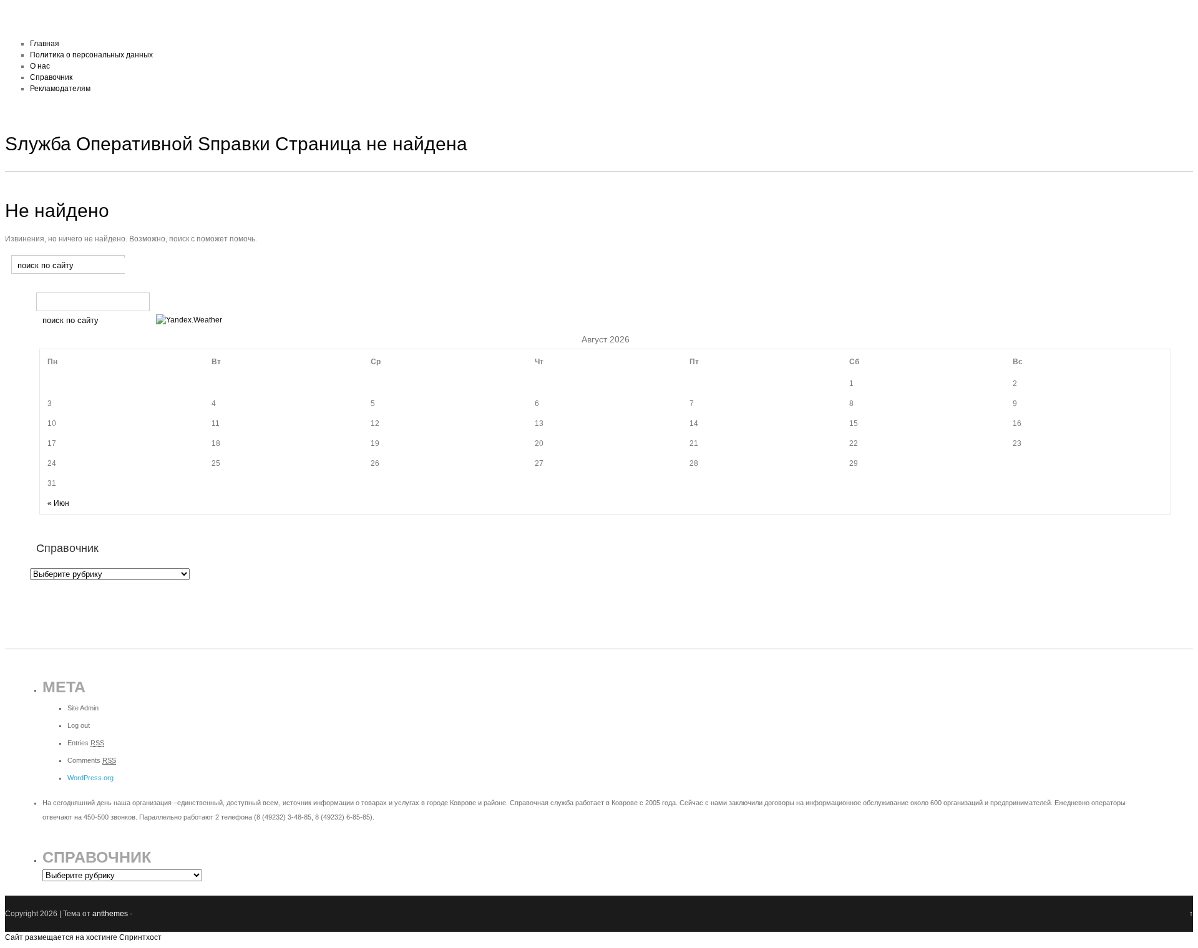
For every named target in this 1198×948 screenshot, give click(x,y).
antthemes (110, 913)
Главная (44, 43)
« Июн (58, 503)
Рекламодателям (60, 88)
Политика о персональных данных (91, 55)
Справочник (51, 77)
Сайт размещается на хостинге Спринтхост (83, 937)
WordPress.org (90, 777)
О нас (40, 66)
